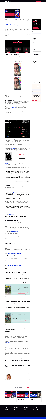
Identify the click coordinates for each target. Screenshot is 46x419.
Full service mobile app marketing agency (36, 69)
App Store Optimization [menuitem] (7, 410)
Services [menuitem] (6, 407)
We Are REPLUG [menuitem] (16, 407)
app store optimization (35, 45)
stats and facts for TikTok (14, 231)
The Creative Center (17, 105)
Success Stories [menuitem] (25, 409)
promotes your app (14, 107)
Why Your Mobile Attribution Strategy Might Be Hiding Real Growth (36, 73)
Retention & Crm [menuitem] (35, 63)
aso (33, 42)
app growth (34, 46)
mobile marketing (35, 39)
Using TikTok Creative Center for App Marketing (12, 25)
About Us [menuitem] (15, 409)
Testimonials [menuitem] (25, 410)
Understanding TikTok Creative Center (10, 24)
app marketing (34, 38)
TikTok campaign (13, 148)
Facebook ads (34, 49)
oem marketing (34, 50)
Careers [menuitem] (15, 410)
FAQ (6, 27)
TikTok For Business (7, 163)
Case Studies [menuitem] (26, 407)
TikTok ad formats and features (17, 192)
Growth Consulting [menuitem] (35, 58)
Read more (6, 400)
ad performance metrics (10, 257)
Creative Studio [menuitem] (34, 57)
